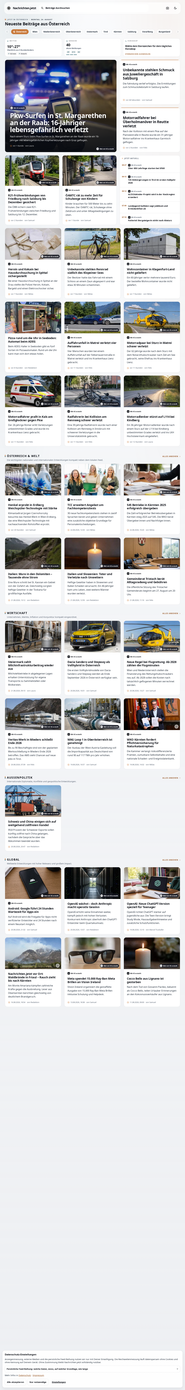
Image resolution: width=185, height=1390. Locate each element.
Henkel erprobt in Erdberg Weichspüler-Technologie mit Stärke (32, 506)
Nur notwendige (37, 1382)
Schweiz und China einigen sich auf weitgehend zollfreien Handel (32, 823)
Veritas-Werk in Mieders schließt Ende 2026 (30, 741)
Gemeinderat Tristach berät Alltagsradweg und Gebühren (147, 580)
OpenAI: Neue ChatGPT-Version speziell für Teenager (148, 905)
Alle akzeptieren (15, 1382)
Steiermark (92, 31)
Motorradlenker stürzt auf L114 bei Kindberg (150, 418)
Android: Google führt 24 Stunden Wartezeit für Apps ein (31, 910)
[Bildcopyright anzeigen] (58, 330)
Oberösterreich (73, 31)
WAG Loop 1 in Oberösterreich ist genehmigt (89, 741)
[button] (33, 47)
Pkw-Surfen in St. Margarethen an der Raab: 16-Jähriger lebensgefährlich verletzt (58, 122)
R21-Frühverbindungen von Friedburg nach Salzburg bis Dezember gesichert (27, 199)
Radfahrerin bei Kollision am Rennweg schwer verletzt (86, 418)
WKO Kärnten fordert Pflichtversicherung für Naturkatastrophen (143, 743)
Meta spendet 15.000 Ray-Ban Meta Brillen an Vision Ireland (91, 980)
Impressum (38, 1375)
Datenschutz (25, 1375)
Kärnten (118, 31)
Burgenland (164, 31)
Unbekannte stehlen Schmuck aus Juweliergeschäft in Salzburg (148, 74)
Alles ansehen (170, 456)
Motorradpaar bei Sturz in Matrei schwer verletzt (149, 344)
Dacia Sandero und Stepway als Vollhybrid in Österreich (88, 663)
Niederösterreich (51, 31)
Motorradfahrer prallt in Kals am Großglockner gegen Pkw (30, 418)
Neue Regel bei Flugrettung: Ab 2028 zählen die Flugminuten (151, 663)
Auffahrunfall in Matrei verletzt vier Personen (91, 344)
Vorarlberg (147, 31)
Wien (35, 31)
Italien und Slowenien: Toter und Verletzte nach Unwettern (89, 575)
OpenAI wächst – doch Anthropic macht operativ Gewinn (89, 905)
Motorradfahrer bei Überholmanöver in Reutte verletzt (146, 122)
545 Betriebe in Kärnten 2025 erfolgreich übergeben (146, 506)
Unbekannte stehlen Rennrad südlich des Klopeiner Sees (87, 271)
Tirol (105, 31)
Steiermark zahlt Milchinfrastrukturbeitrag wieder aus (31, 665)
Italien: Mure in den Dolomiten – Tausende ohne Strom (30, 575)
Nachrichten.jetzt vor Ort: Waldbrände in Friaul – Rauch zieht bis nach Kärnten (32, 977)
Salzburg (132, 31)
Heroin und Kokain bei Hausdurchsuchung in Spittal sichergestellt (28, 273)
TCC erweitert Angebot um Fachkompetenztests (85, 506)
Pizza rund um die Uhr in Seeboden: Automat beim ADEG (32, 339)
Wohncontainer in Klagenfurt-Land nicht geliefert (151, 271)
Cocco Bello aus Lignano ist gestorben (145, 980)
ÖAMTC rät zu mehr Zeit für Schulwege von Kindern (84, 197)
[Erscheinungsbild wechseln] (175, 8)
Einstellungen (59, 1382)
